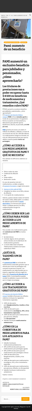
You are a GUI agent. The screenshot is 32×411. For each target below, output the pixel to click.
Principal (23, 42)
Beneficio (18, 379)
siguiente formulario (10, 186)
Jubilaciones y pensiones (12, 42)
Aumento (10, 379)
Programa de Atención (11, 115)
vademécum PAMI (10, 262)
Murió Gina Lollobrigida (19, 388)
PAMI (4, 130)
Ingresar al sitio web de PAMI (13, 189)
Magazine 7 (23, 407)
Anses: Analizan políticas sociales (13, 384)
